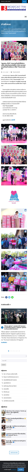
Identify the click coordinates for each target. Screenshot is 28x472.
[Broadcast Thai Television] (13, 8)
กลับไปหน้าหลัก (14, 452)
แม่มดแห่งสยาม (7, 398)
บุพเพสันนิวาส (7, 383)
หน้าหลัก (3, 27)
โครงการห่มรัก (16, 72)
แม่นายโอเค (6, 395)
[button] (2, 50)
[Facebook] (6, 297)
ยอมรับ (20, 469)
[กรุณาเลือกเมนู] (25, 16)
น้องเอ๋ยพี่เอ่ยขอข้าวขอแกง (10, 380)
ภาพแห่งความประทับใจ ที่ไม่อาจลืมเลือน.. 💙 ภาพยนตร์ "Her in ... (16, 434)
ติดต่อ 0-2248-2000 (5, 1)
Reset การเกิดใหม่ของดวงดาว (11, 377)
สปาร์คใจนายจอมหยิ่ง (9, 401)
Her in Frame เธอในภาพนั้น (10, 374)
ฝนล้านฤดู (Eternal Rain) (10, 386)
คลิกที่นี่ (13, 120)
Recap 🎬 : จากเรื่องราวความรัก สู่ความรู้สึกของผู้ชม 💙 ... (16, 426)
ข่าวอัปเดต (10, 27)
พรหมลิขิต (6, 389)
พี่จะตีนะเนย (6, 392)
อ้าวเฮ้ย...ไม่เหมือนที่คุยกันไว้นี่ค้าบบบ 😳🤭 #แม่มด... (16, 419)
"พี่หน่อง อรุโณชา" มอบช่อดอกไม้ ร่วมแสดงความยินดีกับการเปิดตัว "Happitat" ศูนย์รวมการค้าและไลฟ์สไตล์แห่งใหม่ (15, 327)
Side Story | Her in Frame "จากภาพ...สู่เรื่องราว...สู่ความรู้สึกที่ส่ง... (16, 411)
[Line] (12, 297)
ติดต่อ (24, 1)
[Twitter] (9, 297)
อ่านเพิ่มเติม (4, 342)
